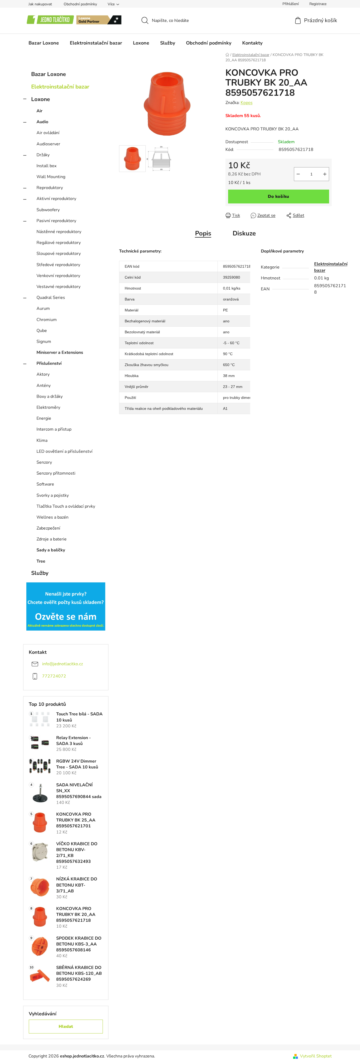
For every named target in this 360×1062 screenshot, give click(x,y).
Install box (46, 166)
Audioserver (48, 144)
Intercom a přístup (54, 429)
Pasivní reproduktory (56, 221)
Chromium (47, 320)
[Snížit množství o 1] (298, 174)
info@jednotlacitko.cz (62, 664)
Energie (44, 418)
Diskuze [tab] (244, 233)
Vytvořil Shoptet (316, 1056)
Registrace (317, 3)
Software (45, 484)
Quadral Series (51, 297)
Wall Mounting (51, 177)
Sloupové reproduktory (59, 254)
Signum (44, 341)
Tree (41, 561)
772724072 (54, 676)
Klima (42, 440)
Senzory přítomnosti (56, 473)
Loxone (40, 99)
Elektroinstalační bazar (60, 86)
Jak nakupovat (40, 4)
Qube (42, 331)
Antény (44, 385)
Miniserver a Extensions (60, 352)
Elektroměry (48, 407)
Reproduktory (50, 188)
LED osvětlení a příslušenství (64, 451)
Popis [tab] (203, 233)
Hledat (66, 1026)
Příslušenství (49, 363)
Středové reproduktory (58, 265)
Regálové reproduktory (59, 243)
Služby (39, 573)
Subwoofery (48, 210)
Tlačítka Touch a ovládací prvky (66, 506)
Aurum (43, 308)
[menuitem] (43, 43)
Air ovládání (48, 133)
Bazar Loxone (48, 74)
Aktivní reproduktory (56, 199)
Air (39, 111)
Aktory (43, 374)
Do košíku (278, 196)
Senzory (44, 462)
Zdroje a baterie (52, 539)
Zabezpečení (48, 528)
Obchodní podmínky (80, 4)
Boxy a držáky (50, 396)
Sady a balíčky (51, 550)
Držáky (43, 155)
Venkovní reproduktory (58, 276)
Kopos (247, 103)
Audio (42, 122)
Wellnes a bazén (52, 517)
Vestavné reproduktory (58, 287)
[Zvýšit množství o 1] (325, 174)
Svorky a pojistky (53, 495)
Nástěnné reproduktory (59, 232)
